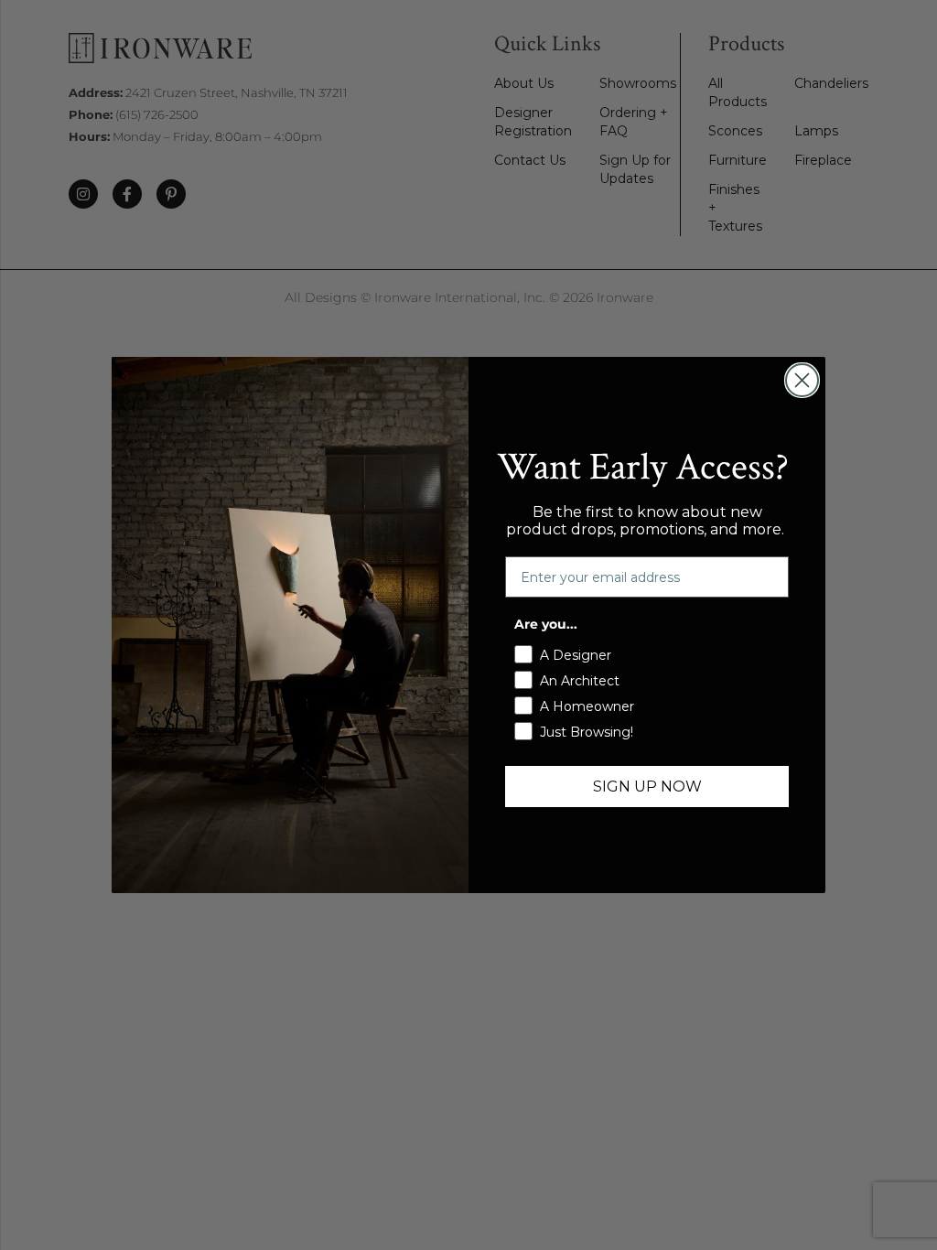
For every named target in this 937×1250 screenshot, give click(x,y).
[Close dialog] (802, 380)
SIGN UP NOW (647, 786)
